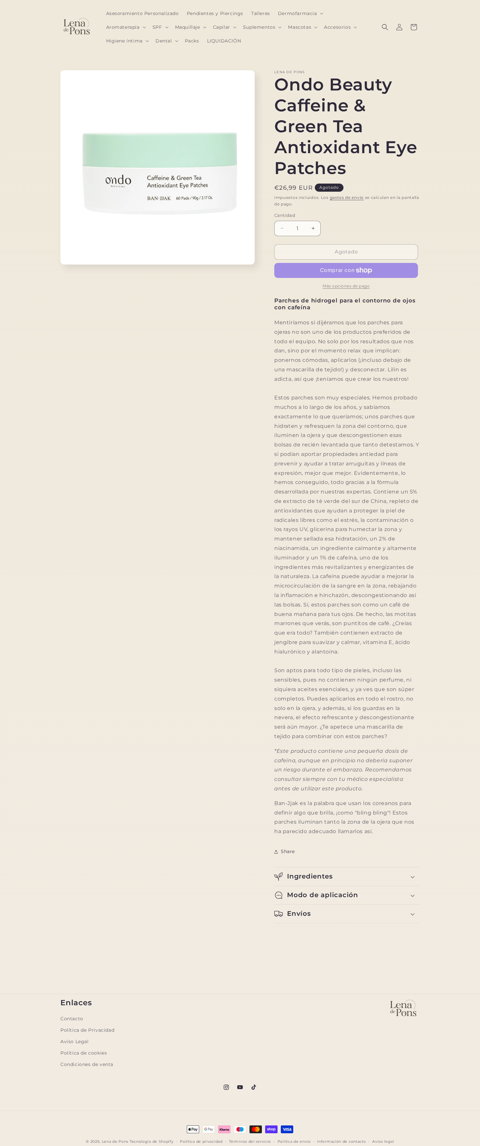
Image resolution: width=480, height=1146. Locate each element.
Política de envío (294, 1141)
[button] (300, 13)
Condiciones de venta (86, 1064)
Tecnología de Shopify (152, 1141)
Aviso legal (383, 1141)
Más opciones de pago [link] (346, 285)
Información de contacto (341, 1141)
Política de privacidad (201, 1141)
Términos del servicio (250, 1141)
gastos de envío (347, 197)
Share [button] (288, 851)
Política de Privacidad (87, 1030)
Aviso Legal (74, 1041)
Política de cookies (83, 1053)
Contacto (71, 1019)
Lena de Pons (115, 1141)
